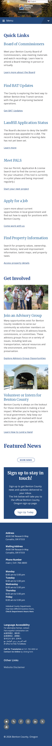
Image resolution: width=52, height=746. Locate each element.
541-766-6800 (29, 649)
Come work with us (14, 225)
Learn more (10, 147)
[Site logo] (26, 8)
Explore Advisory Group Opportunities (25, 358)
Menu (9, 20)
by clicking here (18, 651)
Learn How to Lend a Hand (18, 432)
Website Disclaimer (14, 667)
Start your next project (16, 188)
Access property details (16, 262)
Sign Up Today (25, 512)
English (33, 1)
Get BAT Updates (13, 110)
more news (26, 460)
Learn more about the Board (19, 72)
